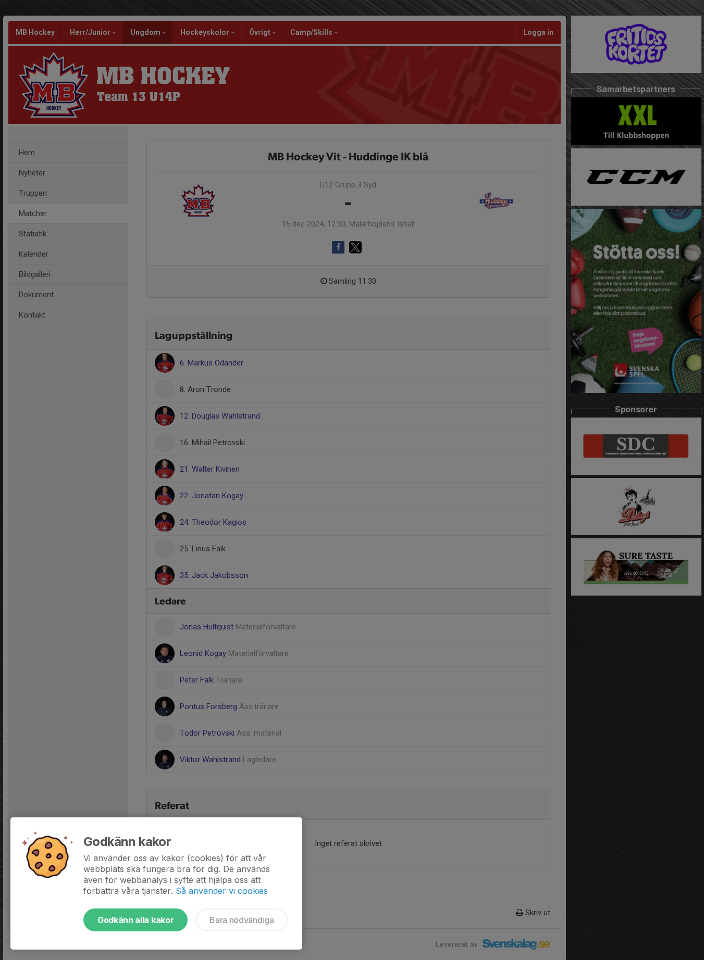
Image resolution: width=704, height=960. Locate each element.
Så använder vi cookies (222, 891)
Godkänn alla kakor (135, 920)
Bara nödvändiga (241, 920)
